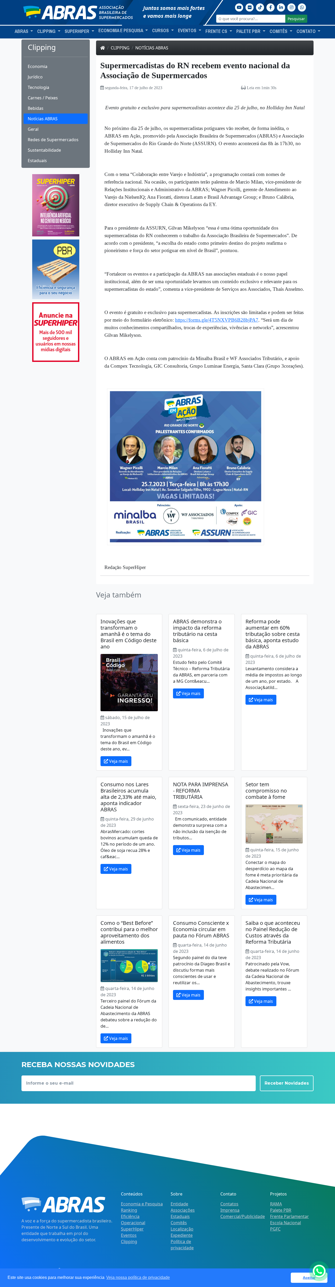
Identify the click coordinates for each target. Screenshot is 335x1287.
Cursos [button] (161, 30)
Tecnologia (38, 87)
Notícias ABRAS (43, 119)
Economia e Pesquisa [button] (121, 30)
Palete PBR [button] (248, 31)
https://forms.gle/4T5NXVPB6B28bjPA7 (216, 320)
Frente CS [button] (216, 31)
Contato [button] (307, 31)
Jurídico (35, 77)
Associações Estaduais (183, 1213)
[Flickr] (249, 7)
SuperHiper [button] (77, 31)
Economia (37, 66)
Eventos (129, 1235)
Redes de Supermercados (53, 140)
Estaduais (37, 160)
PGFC (275, 1229)
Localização (182, 1229)
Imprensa (229, 1210)
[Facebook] (270, 7)
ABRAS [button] (22, 31)
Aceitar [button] (309, 1277)
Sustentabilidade (44, 150)
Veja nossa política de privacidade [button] (138, 1277)
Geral (33, 129)
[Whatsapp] (302, 7)
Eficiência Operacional (133, 1220)
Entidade (179, 1204)
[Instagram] (291, 7)
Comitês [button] (279, 31)
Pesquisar (296, 18)
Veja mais (118, 761)
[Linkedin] (281, 7)
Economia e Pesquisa (142, 1204)
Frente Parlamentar (289, 1216)
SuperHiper (132, 1229)
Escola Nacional (285, 1223)
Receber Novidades (287, 1083)
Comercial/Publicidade (242, 1216)
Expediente (182, 1235)
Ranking (129, 1210)
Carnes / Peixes (43, 98)
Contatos (229, 1204)
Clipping (120, 48)
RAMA (276, 1204)
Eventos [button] (187, 30)
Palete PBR (280, 1210)
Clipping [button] (47, 31)
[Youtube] (239, 7)
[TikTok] (260, 7)
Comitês (179, 1223)
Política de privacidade (182, 1245)
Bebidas (35, 108)
